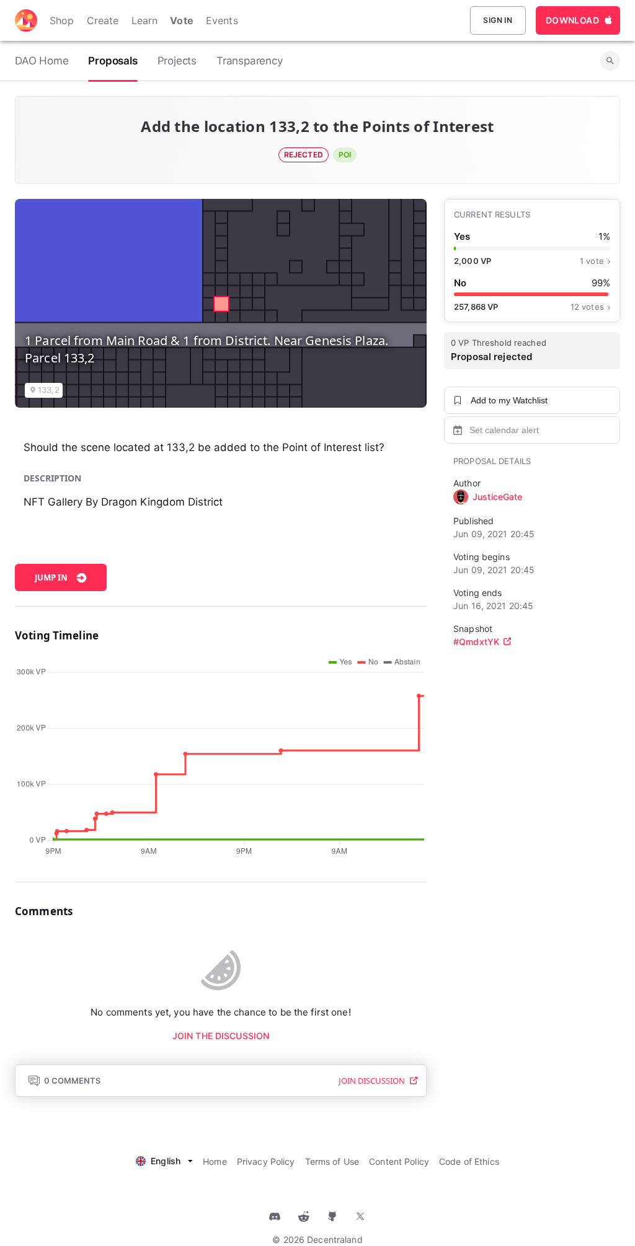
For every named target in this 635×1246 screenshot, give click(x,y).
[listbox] (164, 1159)
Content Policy (399, 1161)
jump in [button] (51, 577)
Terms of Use (332, 1161)
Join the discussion (221, 1035)
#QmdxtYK (476, 641)
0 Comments (72, 1081)
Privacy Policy (266, 1161)
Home (215, 1161)
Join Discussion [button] (372, 1080)
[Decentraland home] (26, 20)
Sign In (497, 20)
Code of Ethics (469, 1161)
